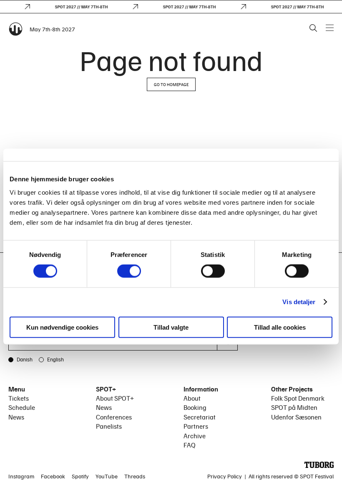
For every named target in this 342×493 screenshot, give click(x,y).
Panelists (109, 426)
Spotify (80, 476)
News (16, 417)
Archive (195, 436)
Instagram (21, 476)
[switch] (129, 271)
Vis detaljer (298, 301)
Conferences (114, 417)
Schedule (21, 407)
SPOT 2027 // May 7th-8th (78, 6)
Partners (196, 426)
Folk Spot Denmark (297, 398)
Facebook (53, 476)
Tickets (18, 398)
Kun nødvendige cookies (62, 326)
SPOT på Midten (294, 407)
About (192, 398)
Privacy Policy (224, 476)
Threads (134, 476)
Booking (195, 407)
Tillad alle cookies (280, 326)
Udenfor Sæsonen (296, 417)
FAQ (190, 445)
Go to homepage (171, 84)
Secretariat (200, 417)
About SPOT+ (115, 398)
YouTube (107, 476)
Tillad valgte (171, 326)
